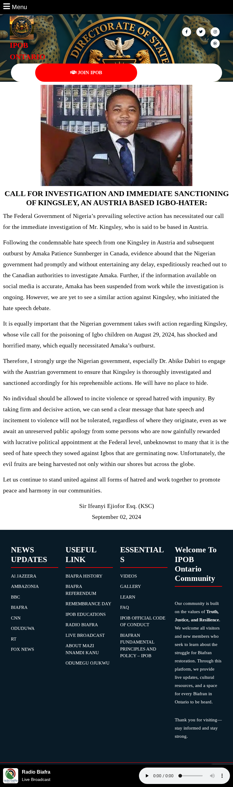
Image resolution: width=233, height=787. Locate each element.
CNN (16, 618)
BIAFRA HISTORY (84, 576)
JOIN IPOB (90, 72)
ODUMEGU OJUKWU (88, 663)
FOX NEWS (22, 649)
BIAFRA (19, 607)
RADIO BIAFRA (82, 624)
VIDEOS (128, 576)
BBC (15, 597)
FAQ (124, 607)
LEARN (127, 597)
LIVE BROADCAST (85, 635)
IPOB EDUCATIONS (86, 614)
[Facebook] (187, 31)
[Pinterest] (215, 31)
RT (13, 639)
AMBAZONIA (25, 586)
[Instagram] (215, 43)
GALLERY (130, 586)
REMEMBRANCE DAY (88, 603)
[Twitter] (201, 31)
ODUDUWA (23, 628)
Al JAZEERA (23, 576)
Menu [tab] (19, 6)
